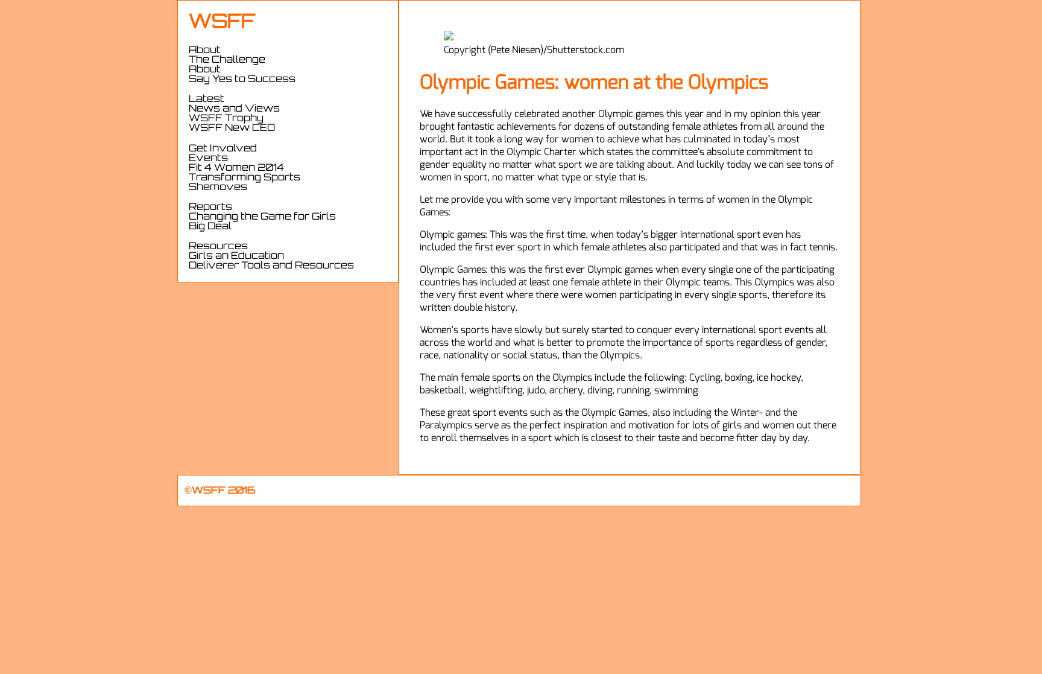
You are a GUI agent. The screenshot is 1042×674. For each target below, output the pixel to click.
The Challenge (227, 60)
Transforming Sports (244, 178)
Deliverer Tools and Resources (271, 266)
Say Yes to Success (242, 79)
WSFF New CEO (232, 128)
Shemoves (218, 187)
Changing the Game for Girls (262, 217)
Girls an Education (236, 256)
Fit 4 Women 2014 (236, 168)
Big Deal (210, 227)
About (205, 70)
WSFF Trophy (226, 119)
